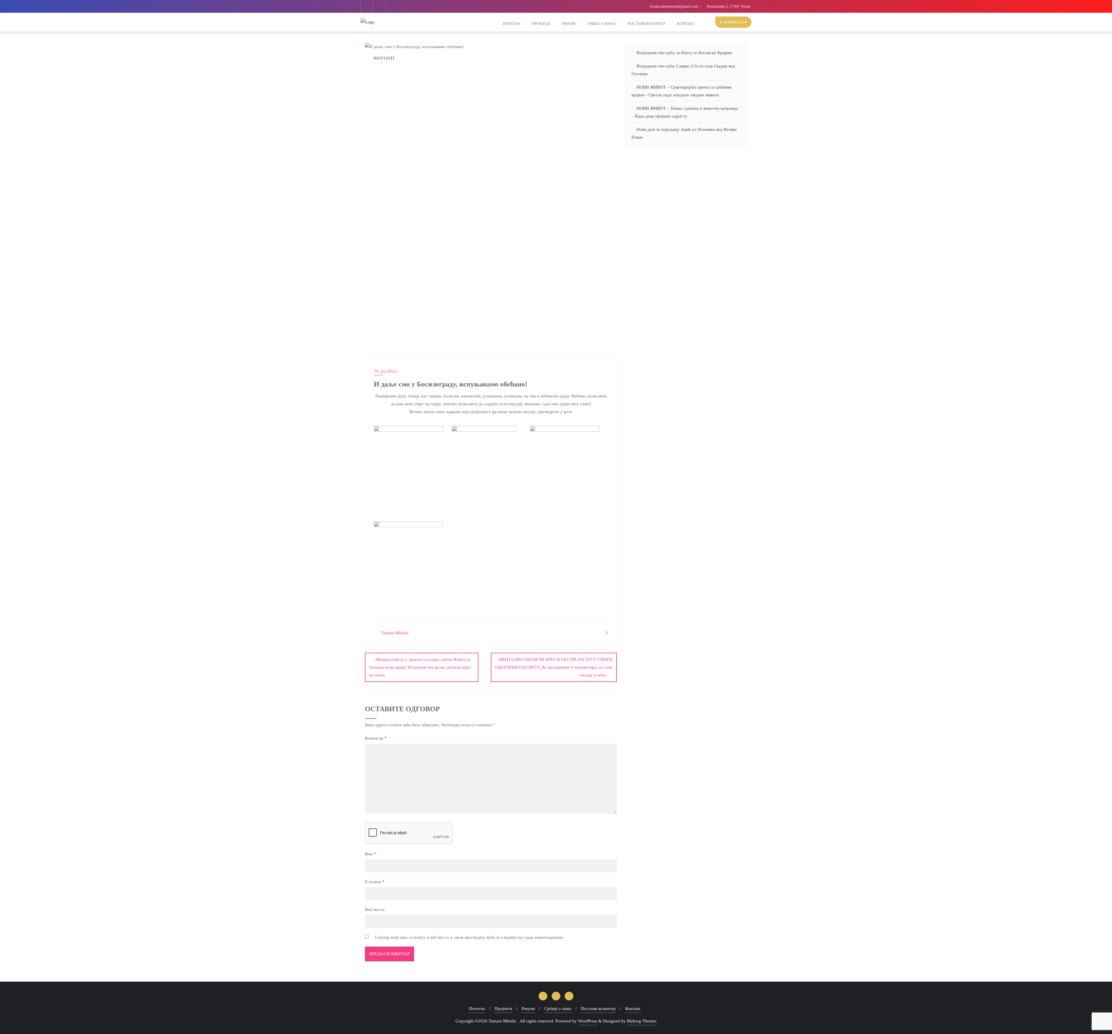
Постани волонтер (598, 1008)
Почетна (477, 1008)
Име (370, 854)
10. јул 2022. (386, 371)
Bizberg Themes (641, 1021)
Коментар (376, 738)
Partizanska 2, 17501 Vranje (728, 6)
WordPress (587, 1021)
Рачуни (528, 1008)
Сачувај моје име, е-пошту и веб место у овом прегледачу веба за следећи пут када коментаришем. (469, 937)
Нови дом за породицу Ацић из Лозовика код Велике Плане (684, 133)
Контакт (633, 1008)
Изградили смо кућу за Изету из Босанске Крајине (684, 52)
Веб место (375, 909)
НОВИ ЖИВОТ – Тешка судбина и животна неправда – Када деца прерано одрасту (685, 112)
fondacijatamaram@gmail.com (674, 6)
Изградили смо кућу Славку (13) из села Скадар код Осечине (683, 70)
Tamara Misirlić (394, 632)
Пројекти (503, 1008)
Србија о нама (557, 1008)
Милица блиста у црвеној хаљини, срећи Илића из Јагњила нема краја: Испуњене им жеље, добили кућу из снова (420, 667)
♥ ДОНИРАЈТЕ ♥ (733, 22)
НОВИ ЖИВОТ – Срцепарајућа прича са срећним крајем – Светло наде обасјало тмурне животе (681, 91)
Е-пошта (375, 881)
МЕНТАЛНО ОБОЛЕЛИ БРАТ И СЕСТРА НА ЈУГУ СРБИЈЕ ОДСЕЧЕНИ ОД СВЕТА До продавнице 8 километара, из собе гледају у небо (554, 667)
